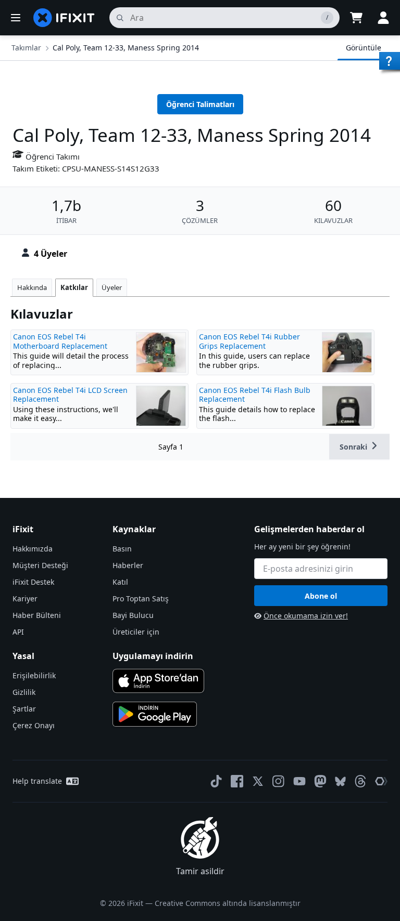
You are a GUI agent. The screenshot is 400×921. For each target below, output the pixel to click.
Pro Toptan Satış (141, 598)
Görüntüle (363, 47)
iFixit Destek (33, 582)
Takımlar (26, 47)
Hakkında (32, 287)
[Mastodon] (320, 781)
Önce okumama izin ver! (306, 616)
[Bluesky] (340, 781)
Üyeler (112, 287)
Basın (122, 549)
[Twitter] (258, 781)
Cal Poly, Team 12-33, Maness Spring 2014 (126, 47)
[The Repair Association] (381, 781)
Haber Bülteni (36, 615)
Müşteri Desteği (40, 565)
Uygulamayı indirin (153, 656)
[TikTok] (216, 781)
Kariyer (25, 598)
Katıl (120, 582)
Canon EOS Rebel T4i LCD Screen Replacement (70, 394)
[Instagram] (278, 781)
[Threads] (360, 781)
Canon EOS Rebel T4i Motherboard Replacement (60, 341)
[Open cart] (356, 17)
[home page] (64, 17)
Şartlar (24, 709)
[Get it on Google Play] (155, 714)
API (18, 632)
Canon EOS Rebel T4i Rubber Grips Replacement (249, 341)
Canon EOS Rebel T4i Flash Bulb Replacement (254, 394)
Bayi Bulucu (133, 615)
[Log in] (383, 17)
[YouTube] (299, 781)
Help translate (37, 781)
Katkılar (74, 287)
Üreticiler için (136, 632)
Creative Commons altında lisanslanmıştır (228, 903)
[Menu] (15, 17)
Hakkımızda (32, 549)
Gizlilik (23, 692)
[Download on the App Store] (158, 680)
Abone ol (321, 596)
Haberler (128, 565)
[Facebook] (237, 781)
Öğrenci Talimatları (200, 104)
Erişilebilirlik (34, 675)
